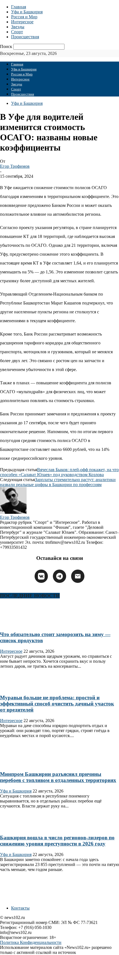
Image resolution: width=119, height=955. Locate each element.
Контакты (20, 908)
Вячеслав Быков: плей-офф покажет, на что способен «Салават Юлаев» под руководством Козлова (59, 472)
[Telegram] (59, 576)
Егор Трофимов (15, 166)
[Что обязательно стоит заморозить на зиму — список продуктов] (17, 623)
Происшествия (25, 36)
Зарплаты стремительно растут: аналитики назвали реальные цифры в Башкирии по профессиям (58, 482)
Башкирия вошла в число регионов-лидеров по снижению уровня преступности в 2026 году (57, 841)
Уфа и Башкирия (27, 11)
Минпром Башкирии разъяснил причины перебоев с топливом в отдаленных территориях (58, 777)
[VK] (41, 576)
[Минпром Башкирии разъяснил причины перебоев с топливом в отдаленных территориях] (17, 763)
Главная (18, 6)
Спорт (17, 31)
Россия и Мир (24, 16)
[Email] (77, 576)
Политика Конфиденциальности (30, 942)
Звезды (17, 26)
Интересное (22, 21)
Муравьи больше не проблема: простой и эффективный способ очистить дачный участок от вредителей (57, 704)
